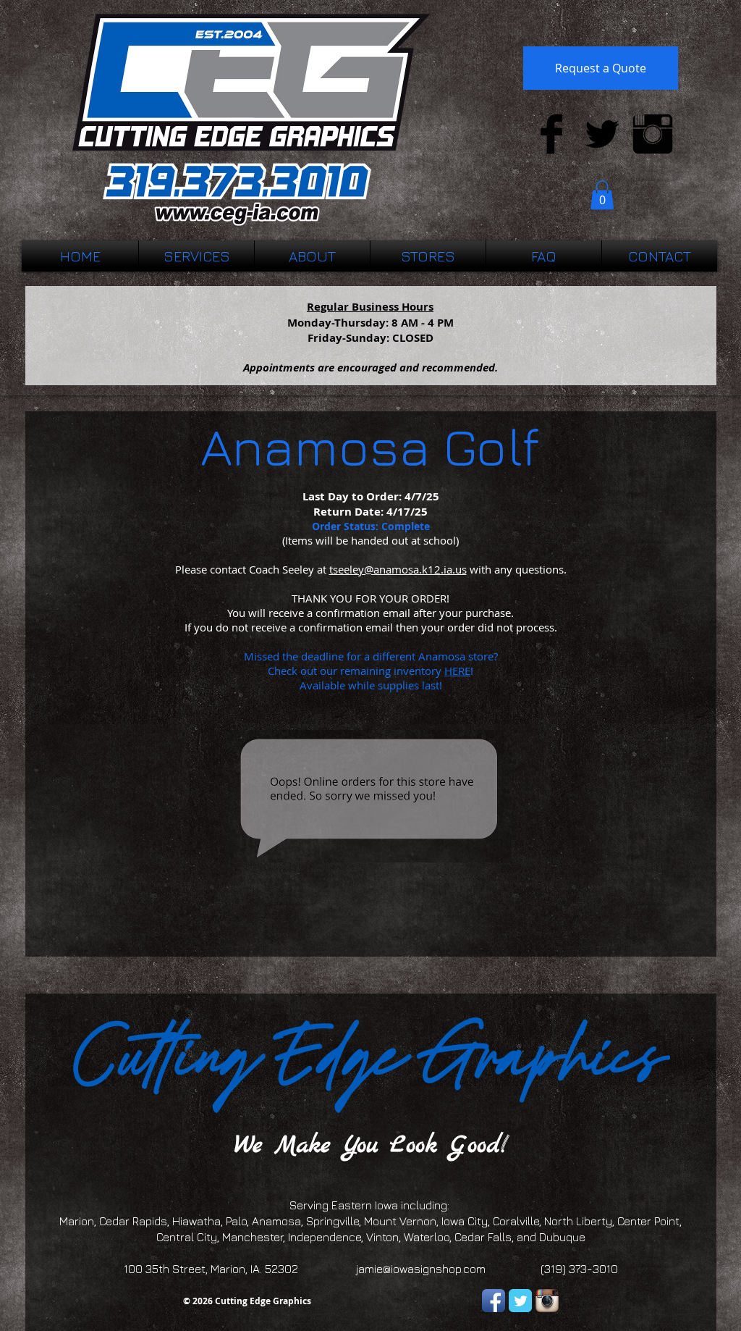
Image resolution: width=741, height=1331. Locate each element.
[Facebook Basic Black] (551, 134)
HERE (457, 670)
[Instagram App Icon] (547, 1300)
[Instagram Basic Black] (652, 134)
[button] (602, 195)
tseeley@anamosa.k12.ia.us (398, 569)
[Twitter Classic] (520, 1300)
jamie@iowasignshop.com (421, 1268)
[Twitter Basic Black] (602, 134)
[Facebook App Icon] (493, 1300)
